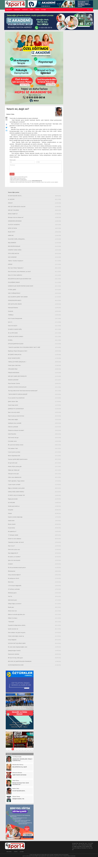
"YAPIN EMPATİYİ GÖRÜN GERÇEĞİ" (17, 394)
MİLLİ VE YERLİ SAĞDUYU (15, 275)
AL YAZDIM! (11, 199)
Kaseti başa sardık (13, 405)
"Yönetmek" (11, 621)
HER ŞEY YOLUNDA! (13, 210)
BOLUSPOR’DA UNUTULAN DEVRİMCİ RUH (19, 278)
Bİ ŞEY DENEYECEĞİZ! (14, 358)
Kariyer (10, 513)
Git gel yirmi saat (12, 463)
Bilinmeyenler (11, 571)
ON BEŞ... (10, 340)
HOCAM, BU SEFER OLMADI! (15, 336)
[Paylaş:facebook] (6, 124)
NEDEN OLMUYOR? (13, 380)
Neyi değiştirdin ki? (13, 553)
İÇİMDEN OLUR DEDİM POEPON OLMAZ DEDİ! (20, 286)
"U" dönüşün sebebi (13, 535)
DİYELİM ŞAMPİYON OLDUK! (15, 343)
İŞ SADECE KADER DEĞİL (15, 329)
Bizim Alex (11, 582)
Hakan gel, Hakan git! (14, 470)
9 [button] (29, 749)
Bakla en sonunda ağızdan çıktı (16, 614)
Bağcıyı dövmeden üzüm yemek (16, 488)
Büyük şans (11, 607)
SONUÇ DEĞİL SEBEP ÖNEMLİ (16, 491)
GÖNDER (12, 174)
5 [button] (18, 749)
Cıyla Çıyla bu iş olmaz (14, 452)
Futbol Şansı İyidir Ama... (14, 365)
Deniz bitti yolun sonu (14, 549)
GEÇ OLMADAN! (12, 257)
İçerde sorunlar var (13, 629)
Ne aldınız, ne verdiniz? (14, 556)
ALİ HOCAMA (11, 502)
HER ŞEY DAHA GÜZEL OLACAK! (16, 206)
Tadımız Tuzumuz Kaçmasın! (15, 260)
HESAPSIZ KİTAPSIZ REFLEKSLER (17, 387)
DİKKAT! (10, 203)
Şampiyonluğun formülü (14, 650)
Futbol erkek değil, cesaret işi (16, 636)
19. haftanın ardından (14, 589)
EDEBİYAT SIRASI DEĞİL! (15, 250)
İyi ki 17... (10, 322)
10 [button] (32, 749)
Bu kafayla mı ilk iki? (13, 578)
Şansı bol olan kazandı (14, 560)
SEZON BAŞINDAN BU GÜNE (16, 665)
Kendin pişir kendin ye (13, 506)
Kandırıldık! (11, 520)
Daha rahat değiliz (13, 419)
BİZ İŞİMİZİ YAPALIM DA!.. (15, 354)
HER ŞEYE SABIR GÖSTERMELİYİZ (17, 376)
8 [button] (26, 749)
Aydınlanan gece (12, 600)
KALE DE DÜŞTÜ (12, 325)
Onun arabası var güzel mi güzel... (17, 632)
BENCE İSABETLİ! (13, 213)
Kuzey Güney (11, 528)
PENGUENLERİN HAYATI (14, 300)
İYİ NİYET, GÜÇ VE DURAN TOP (16, 495)
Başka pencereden (13, 499)
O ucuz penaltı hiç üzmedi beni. (16, 398)
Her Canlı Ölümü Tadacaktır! (15, 268)
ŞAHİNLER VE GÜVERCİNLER (16, 408)
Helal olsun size (12, 611)
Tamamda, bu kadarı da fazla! (16, 542)
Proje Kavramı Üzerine (14, 383)
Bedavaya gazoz (12, 593)
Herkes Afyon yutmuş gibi (15, 466)
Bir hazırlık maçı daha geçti (15, 657)
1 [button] (7, 749)
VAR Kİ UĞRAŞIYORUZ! (14, 293)
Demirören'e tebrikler (13, 654)
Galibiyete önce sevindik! (14, 423)
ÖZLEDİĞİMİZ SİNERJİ (14, 282)
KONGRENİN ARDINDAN (14, 221)
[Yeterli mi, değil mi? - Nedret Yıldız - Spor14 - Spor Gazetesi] (15, 4)
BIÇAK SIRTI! (11, 232)
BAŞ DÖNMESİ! (12, 242)
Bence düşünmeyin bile (14, 455)
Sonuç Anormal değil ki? (14, 574)
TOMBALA (10, 315)
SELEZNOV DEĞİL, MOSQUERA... (16, 239)
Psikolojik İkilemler (13, 307)
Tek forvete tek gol (13, 437)
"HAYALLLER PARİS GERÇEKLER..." (17, 361)
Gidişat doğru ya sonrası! (14, 603)
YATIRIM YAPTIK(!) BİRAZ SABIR (17, 643)
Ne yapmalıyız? (12, 531)
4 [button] (15, 749)
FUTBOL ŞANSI (12, 289)
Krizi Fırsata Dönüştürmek (15, 318)
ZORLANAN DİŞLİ (12, 369)
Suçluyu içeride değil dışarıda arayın (17, 459)
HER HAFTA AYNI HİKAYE (15, 304)
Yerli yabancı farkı (13, 448)
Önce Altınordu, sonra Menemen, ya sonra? (19, 271)
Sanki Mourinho (12, 434)
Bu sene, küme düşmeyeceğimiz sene (17, 647)
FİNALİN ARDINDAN (13, 372)
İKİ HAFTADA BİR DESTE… (15, 195)
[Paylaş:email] (6, 130)
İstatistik (10, 311)
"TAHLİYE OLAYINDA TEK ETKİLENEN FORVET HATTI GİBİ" (24, 347)
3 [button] (12, 749)
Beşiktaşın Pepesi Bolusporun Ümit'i (17, 351)
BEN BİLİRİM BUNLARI (14, 246)
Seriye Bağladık (12, 639)
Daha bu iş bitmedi (13, 426)
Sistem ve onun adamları (14, 538)
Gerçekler (10, 509)
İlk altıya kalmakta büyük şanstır (17, 567)
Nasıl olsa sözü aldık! (14, 412)
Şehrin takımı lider (13, 401)
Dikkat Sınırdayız (12, 618)
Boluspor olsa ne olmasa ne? (16, 217)
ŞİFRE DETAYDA (12, 228)
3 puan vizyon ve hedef (14, 484)
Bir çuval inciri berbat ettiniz (15, 445)
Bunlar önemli (11, 524)
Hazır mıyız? (11, 546)
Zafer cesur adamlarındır (14, 477)
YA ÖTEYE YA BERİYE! (14, 224)
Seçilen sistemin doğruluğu (15, 517)
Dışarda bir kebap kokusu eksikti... (17, 625)
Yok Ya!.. (10, 596)
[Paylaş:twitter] (6, 127)
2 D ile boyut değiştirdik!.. (15, 585)
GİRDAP (10, 264)
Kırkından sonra (12, 441)
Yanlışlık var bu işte (13, 473)
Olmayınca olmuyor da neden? (16, 430)
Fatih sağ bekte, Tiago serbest (16, 481)
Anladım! (10, 564)
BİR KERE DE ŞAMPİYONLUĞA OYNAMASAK (19, 661)
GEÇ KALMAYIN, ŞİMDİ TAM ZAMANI (18, 297)
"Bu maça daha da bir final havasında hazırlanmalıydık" (23, 390)
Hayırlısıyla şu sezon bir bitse (16, 416)
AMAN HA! (11, 235)
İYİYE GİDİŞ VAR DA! (13, 253)
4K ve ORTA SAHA (13, 333)
